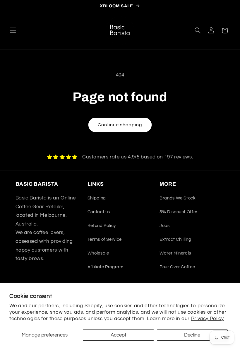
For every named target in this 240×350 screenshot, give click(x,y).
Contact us (99, 212)
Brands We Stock (178, 198)
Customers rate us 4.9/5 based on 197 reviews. (137, 157)
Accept (118, 335)
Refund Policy (102, 225)
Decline (192, 335)
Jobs (165, 225)
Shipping (97, 198)
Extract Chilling (175, 239)
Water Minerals (175, 253)
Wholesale (98, 253)
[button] (13, 30)
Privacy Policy (207, 318)
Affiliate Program (106, 267)
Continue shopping (120, 124)
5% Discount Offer (179, 212)
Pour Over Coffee (177, 267)
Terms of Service (105, 239)
